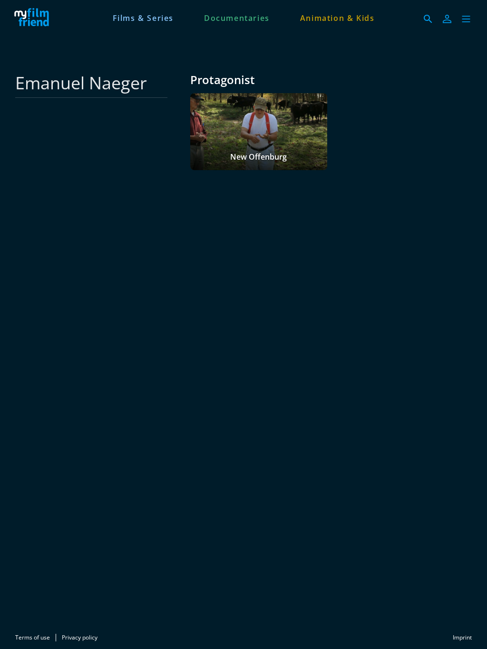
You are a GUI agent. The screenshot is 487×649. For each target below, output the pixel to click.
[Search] (428, 19)
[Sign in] (447, 19)
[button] (466, 19)
